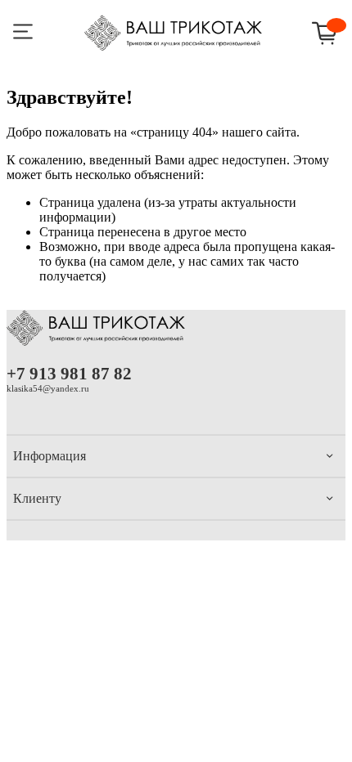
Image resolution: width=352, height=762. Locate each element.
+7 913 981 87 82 (69, 373)
